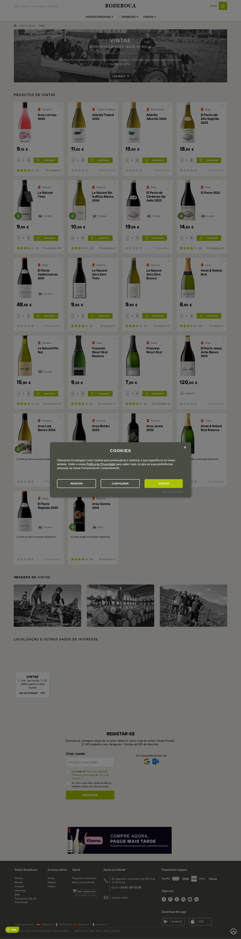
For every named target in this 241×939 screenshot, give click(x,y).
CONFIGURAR (120, 483)
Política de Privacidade (100, 464)
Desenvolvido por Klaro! (172, 492)
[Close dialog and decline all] (185, 448)
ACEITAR (163, 483)
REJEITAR (77, 483)
